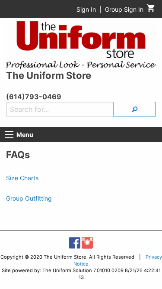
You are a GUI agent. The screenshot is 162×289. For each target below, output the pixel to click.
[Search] (135, 109)
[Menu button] (9, 134)
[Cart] (151, 10)
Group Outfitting (29, 198)
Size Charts (22, 178)
